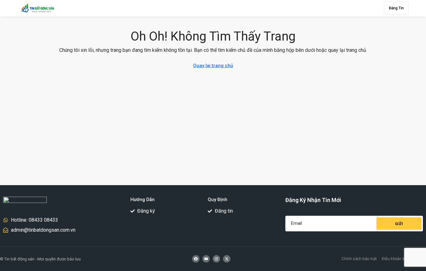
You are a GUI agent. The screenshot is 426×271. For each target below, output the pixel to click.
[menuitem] (375, 8)
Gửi (399, 223)
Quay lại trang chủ (213, 65)
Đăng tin (396, 8)
